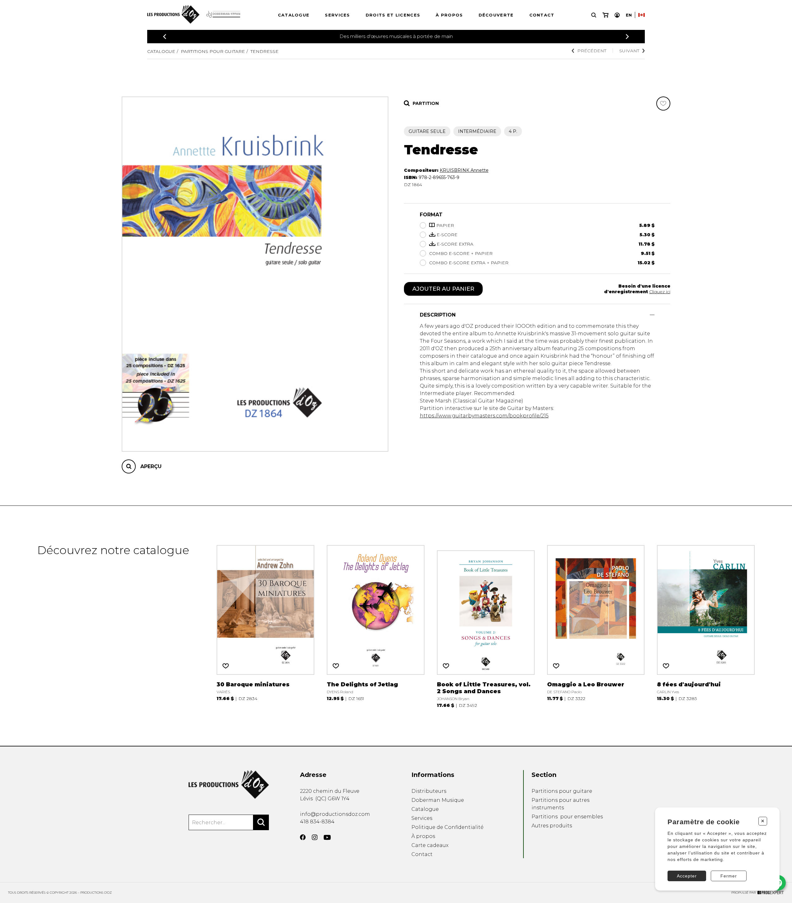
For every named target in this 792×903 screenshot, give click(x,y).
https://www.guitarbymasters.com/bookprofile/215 (484, 416)
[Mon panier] (605, 15)
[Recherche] (593, 15)
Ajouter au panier (443, 288)
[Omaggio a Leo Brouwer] (596, 625)
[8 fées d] (706, 625)
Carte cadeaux (429, 845)
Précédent (591, 51)
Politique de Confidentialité (447, 827)
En (629, 14)
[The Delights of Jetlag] (375, 625)
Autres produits (552, 826)
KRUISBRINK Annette (464, 170)
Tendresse (265, 51)
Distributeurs (428, 791)
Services (337, 14)
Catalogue (294, 14)
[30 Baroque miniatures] (265, 625)
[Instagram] (314, 837)
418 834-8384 (317, 822)
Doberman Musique (437, 800)
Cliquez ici (659, 291)
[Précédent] (164, 37)
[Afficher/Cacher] (652, 314)
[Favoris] (663, 103)
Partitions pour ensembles (567, 817)
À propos (449, 14)
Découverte (496, 14)
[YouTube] (327, 837)
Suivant (629, 51)
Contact (542, 14)
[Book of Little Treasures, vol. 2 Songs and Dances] (486, 625)
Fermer (728, 875)
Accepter (687, 875)
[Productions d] (229, 784)
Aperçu (151, 466)
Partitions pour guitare (213, 51)
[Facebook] (303, 837)
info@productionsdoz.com (335, 814)
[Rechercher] (261, 822)
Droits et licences (393, 14)
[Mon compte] (617, 15)
